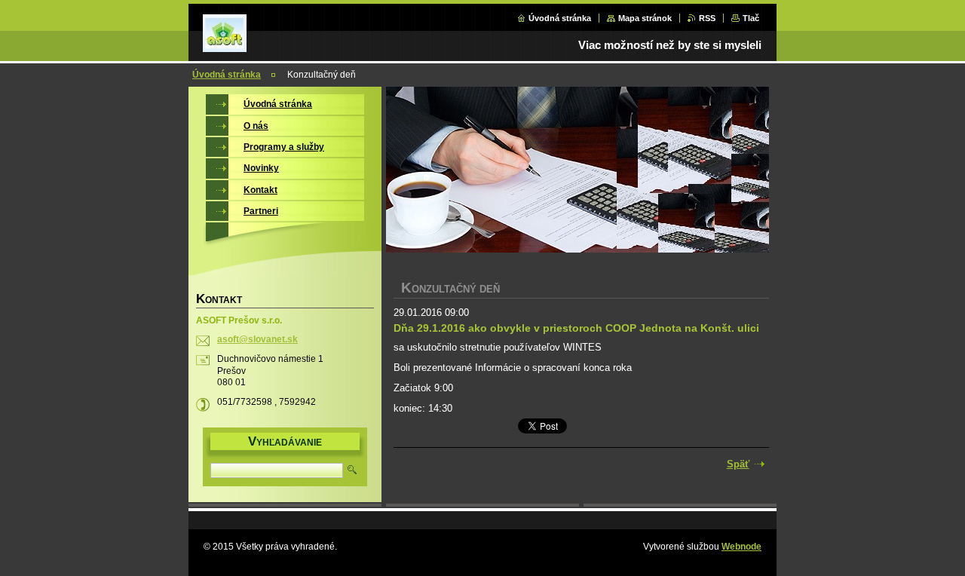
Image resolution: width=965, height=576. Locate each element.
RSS (707, 18)
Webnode (741, 546)
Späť (738, 464)
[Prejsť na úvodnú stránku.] (225, 43)
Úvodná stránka (559, 18)
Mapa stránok (645, 18)
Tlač (751, 18)
